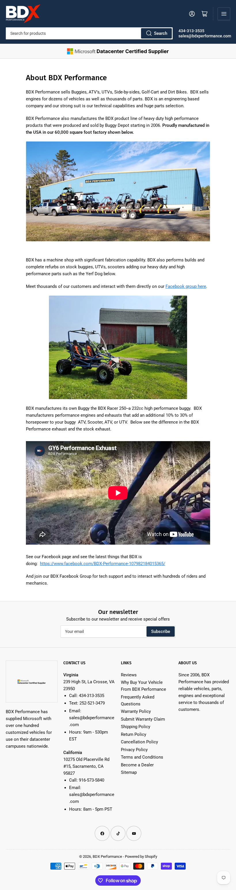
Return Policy (133, 734)
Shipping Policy (135, 726)
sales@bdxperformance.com (204, 36)
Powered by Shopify (141, 856)
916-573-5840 (91, 780)
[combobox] (89, 33)
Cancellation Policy (139, 741)
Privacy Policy (134, 749)
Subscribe (160, 631)
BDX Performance (107, 856)
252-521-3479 (92, 703)
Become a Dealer (137, 764)
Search (160, 33)
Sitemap (129, 772)
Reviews (129, 674)
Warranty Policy (136, 711)
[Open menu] (224, 13)
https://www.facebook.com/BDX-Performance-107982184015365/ (102, 563)
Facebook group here (185, 286)
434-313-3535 (191, 30)
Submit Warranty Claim (143, 719)
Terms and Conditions (142, 757)
